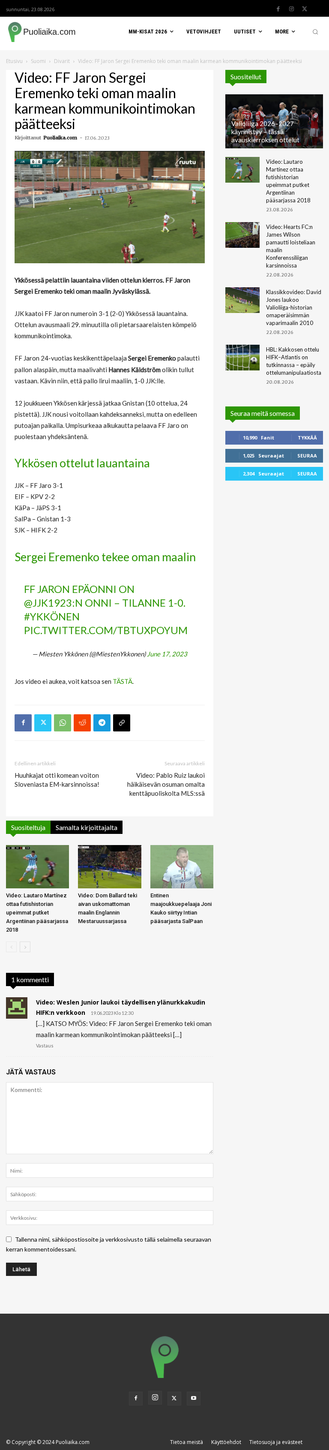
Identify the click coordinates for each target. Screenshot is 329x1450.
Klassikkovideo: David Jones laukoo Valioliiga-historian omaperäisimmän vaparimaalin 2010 (293, 307)
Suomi (38, 61)
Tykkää (307, 437)
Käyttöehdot (226, 1442)
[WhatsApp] (62, 722)
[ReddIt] (82, 722)
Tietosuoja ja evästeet (275, 1442)
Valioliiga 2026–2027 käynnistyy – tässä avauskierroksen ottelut (265, 132)
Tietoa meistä (186, 1442)
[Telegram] (102, 722)
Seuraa (307, 455)
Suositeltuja (28, 827)
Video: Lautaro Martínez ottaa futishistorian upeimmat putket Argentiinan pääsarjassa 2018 (37, 912)
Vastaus (45, 1045)
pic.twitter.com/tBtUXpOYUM (106, 630)
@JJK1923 (48, 602)
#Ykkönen (52, 616)
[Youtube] (193, 1398)
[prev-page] (11, 947)
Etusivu (14, 61)
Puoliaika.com (60, 138)
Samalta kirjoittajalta (86, 827)
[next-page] (25, 947)
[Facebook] (278, 9)
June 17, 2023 (167, 654)
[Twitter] (304, 9)
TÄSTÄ (122, 681)
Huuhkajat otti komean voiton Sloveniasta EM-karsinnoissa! (57, 779)
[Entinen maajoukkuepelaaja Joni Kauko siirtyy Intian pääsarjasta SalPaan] (181, 866)
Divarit (62, 61)
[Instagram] (291, 9)
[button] (315, 31)
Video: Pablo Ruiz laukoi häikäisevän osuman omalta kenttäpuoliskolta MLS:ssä (166, 784)
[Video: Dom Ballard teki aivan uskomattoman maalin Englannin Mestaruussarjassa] (109, 866)
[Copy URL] (121, 722)
